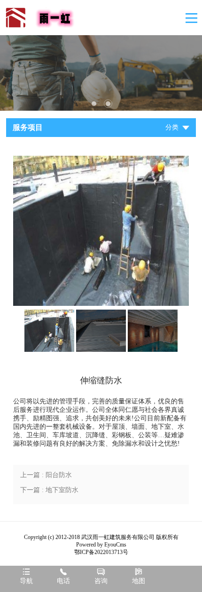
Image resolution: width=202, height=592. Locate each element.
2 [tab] (108, 103)
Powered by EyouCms (101, 544)
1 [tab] (94, 103)
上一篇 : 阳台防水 (46, 474)
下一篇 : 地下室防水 (49, 489)
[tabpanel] (101, 73)
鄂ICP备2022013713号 (101, 552)
